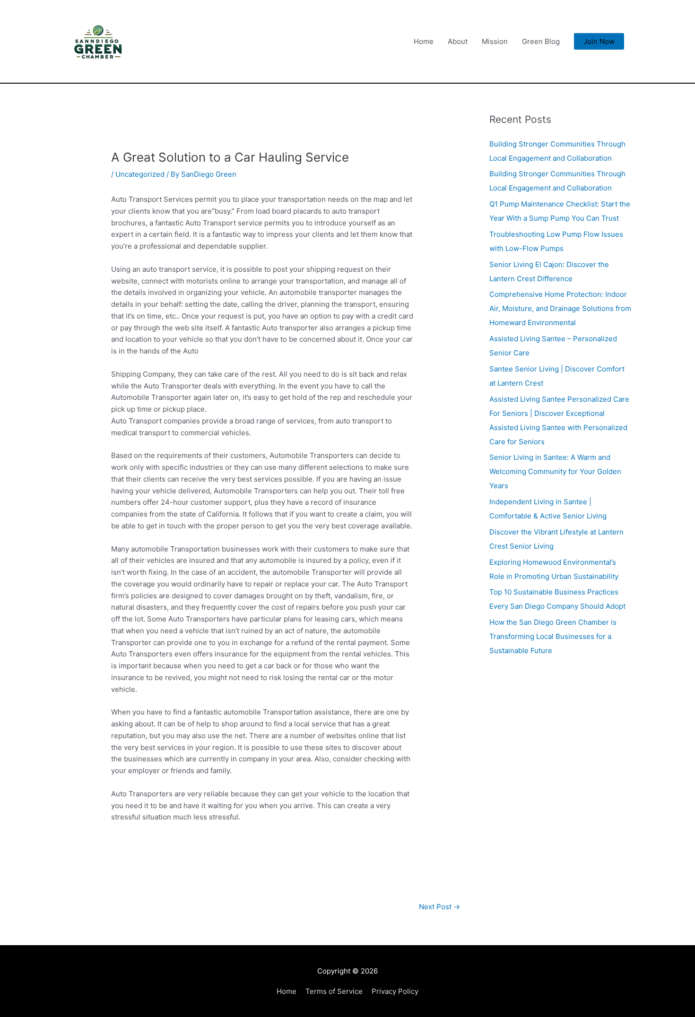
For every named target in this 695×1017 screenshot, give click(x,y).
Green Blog (541, 41)
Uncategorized (140, 174)
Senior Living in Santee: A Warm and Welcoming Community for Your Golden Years (555, 471)
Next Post (439, 906)
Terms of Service (334, 991)
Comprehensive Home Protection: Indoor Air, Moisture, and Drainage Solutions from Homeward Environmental (560, 308)
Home (424, 41)
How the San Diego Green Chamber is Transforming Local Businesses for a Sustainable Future (553, 636)
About (458, 41)
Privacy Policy (395, 991)
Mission (495, 41)
